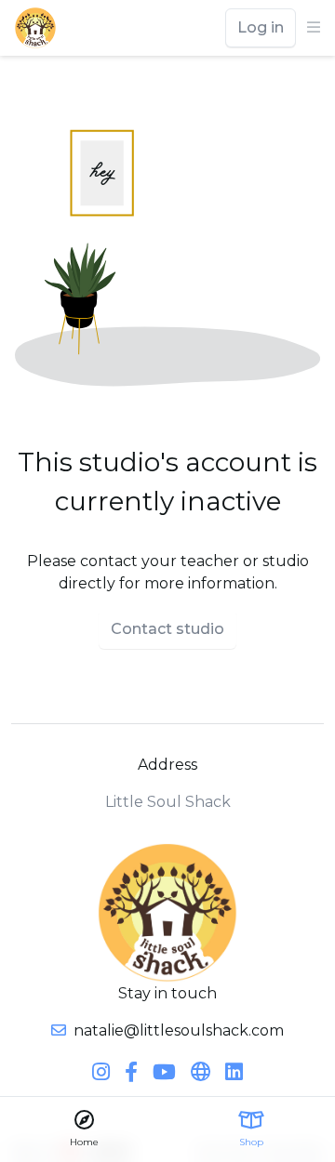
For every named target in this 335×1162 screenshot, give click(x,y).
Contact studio (167, 629)
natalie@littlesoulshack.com (179, 1030)
